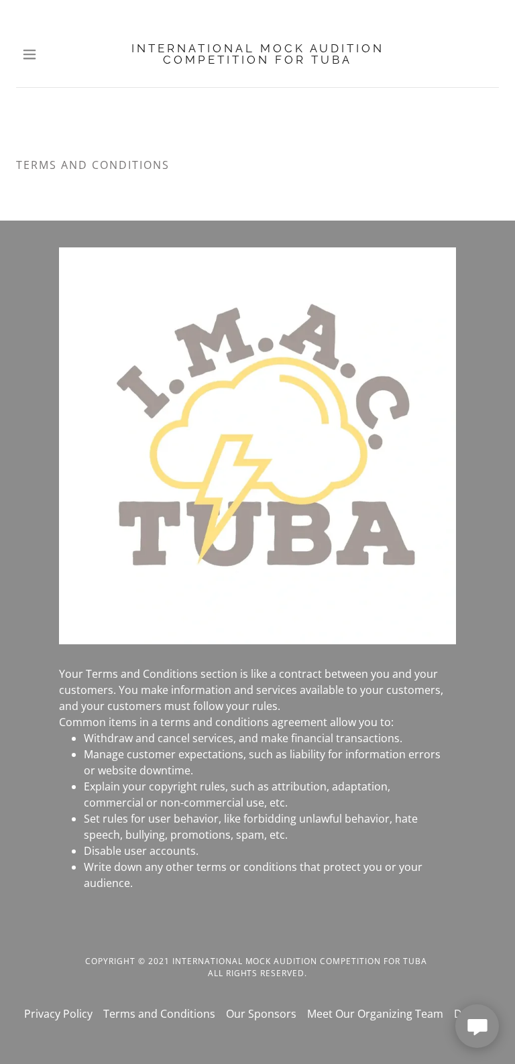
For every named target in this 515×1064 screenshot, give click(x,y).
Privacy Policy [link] (58, 1013)
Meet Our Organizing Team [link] (375, 1013)
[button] (38, 54)
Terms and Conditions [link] (159, 1013)
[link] (257, 54)
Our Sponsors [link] (261, 1013)
